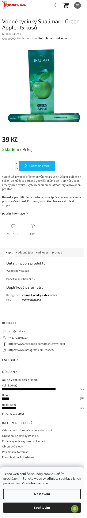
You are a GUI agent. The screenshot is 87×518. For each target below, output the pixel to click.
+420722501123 (18, 338)
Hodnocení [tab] (42, 253)
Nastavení (42, 494)
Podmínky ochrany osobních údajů (23, 441)
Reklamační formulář (15, 452)
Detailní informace (13, 214)
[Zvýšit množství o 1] (17, 163)
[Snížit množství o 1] (17, 168)
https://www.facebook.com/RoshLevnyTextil (36, 344)
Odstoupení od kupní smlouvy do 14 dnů (27, 430)
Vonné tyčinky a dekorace (39, 295)
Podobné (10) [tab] (24, 253)
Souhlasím (42, 507)
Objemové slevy (12, 447)
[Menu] (77, 5)
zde (45, 483)
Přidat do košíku (39, 166)
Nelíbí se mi (9, 405)
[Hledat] (55, 5)
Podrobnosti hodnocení (53, 39)
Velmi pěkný (9, 386)
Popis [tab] (9, 253)
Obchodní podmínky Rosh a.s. (20, 436)
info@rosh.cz (16, 331)
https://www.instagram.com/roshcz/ (31, 350)
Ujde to (6, 395)
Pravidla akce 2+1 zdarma (18, 457)
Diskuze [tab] (57, 253)
